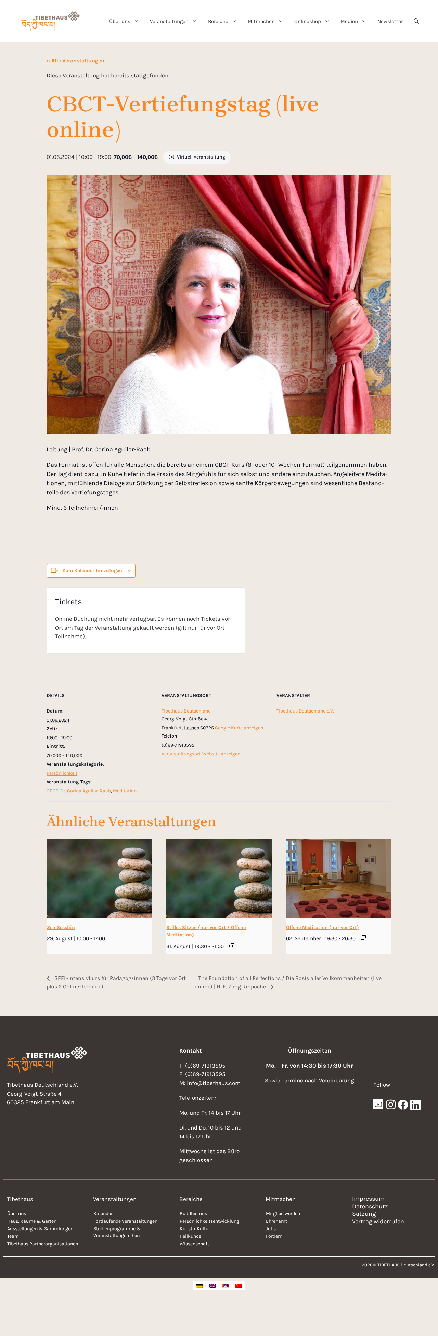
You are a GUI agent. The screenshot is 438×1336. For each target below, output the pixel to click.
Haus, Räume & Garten (31, 1221)
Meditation (125, 791)
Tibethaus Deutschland (186, 711)
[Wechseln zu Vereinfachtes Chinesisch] (238, 1285)
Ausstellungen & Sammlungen (40, 1229)
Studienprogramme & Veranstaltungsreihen (117, 1232)
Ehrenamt (276, 1221)
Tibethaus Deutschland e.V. (305, 711)
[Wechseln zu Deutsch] (199, 1285)
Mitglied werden (283, 1214)
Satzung (364, 1214)
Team (13, 1236)
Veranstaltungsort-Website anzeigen (201, 754)
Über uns (119, 21)
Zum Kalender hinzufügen (92, 571)
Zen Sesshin (61, 927)
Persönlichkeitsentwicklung (209, 1221)
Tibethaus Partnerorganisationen (42, 1244)
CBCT (52, 791)
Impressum (368, 1198)
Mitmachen (261, 21)
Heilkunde (190, 1236)
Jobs (271, 1229)
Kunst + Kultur (195, 1229)
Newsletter (390, 21)
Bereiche (218, 21)
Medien (349, 21)
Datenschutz (370, 1206)
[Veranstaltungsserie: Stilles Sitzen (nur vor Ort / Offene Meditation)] (231, 945)
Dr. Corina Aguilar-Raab (85, 791)
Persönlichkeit (62, 773)
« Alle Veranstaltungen (75, 60)
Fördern (274, 1236)
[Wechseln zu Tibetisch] (225, 1285)
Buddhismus (193, 1214)
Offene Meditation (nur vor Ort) (322, 927)
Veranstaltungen (169, 21)
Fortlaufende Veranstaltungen (125, 1221)
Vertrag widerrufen (378, 1221)
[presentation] (99, 878)
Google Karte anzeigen (239, 728)
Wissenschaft (194, 1244)
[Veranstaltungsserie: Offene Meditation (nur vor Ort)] (363, 937)
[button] (416, 21)
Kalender (103, 1214)
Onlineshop (307, 21)
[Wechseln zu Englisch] (212, 1285)
